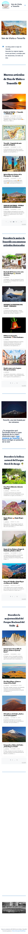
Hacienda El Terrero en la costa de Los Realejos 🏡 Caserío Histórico (14, 273)
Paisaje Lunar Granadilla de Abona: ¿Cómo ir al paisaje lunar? (12, 650)
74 (21, 221)
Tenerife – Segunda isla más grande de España (13, 144)
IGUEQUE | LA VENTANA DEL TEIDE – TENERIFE (13, 305)
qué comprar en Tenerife (10, 437)
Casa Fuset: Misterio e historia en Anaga (13, 487)
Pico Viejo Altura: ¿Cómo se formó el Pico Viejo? (12, 682)
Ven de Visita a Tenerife (16, 5)
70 (16, 221)
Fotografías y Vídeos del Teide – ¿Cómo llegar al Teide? (14, 746)
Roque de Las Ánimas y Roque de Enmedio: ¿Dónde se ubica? (14, 550)
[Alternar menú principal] (25, 5)
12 (17, 383)
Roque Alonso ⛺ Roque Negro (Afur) (13, 519)
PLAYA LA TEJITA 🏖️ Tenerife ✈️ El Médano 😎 (13, 113)
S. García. (6, 116)
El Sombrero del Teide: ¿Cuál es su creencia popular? (14, 714)
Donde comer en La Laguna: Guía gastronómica (12, 369)
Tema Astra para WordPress (19, 931)
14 (17, 596)
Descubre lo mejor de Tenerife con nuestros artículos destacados (14, 241)
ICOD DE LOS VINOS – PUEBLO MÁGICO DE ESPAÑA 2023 (14, 206)
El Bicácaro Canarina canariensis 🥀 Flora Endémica (14, 336)
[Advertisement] (14, 833)
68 (11, 221)
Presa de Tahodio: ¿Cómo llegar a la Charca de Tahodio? (14, 582)
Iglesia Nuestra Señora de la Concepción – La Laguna (13, 175)
